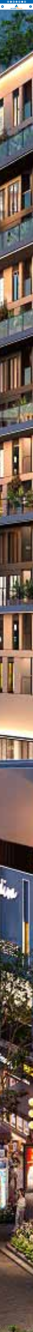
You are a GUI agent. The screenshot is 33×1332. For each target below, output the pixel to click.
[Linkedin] (19, 2)
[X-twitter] (11, 2)
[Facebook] (8, 2)
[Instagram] (16, 2)
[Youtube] (14, 2)
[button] (2, 6)
